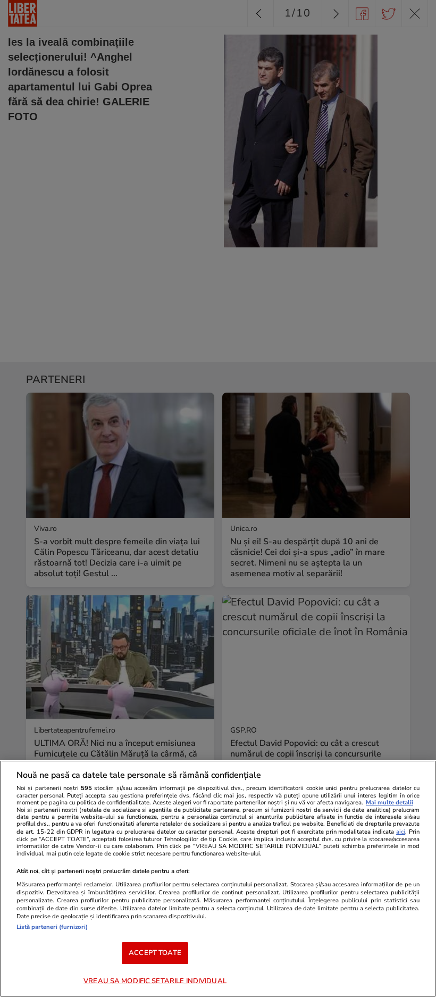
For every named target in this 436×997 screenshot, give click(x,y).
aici (400, 832)
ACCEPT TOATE (155, 953)
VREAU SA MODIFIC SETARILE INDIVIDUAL (155, 981)
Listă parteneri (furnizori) (52, 927)
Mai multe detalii (389, 803)
